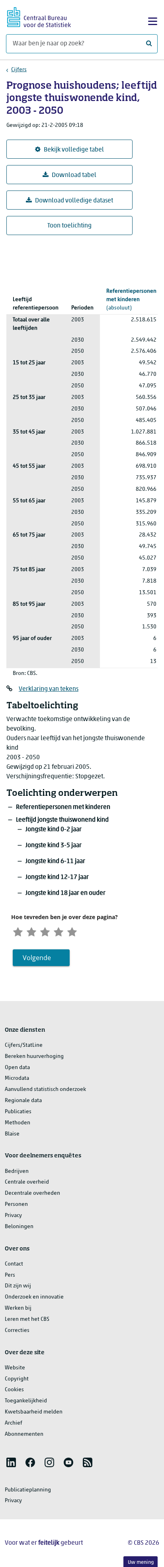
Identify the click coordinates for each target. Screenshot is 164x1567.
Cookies (14, 1389)
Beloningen (19, 1226)
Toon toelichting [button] (69, 226)
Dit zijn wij (18, 1286)
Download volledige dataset (74, 201)
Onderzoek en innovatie (34, 1297)
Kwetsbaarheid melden (33, 1412)
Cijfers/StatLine (24, 1045)
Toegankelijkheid (26, 1401)
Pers (10, 1275)
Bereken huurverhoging (34, 1056)
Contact (14, 1264)
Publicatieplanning (28, 1490)
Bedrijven (17, 1171)
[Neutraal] (45, 931)
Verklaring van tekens (48, 689)
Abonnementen (24, 1434)
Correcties (17, 1330)
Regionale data (23, 1100)
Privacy (13, 1215)
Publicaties (18, 1111)
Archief (13, 1423)
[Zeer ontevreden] (18, 931)
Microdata (17, 1078)
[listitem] (11, 1462)
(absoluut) (131, 300)
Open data (17, 1067)
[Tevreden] (58, 931)
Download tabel (74, 175)
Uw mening (141, 1562)
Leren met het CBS (27, 1319)
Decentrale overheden (32, 1193)
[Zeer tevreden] (72, 931)
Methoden (17, 1123)
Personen (16, 1204)
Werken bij (18, 1308)
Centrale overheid (27, 1182)
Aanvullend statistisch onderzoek (45, 1089)
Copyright (17, 1379)
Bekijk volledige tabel (74, 150)
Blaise (12, 1134)
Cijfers (19, 69)
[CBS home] (39, 16)
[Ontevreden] (31, 931)
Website (15, 1368)
